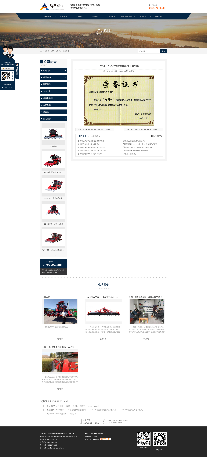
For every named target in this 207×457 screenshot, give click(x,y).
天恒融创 (96, 439)
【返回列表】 (154, 136)
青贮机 (67, 406)
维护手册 (79, 16)
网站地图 (88, 436)
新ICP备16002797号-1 (99, 433)
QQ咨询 (7, 68)
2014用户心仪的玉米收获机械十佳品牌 (144, 129)
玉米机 (60, 406)
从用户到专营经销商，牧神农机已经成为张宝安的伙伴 (147, 297)
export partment (93, 406)
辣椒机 (75, 406)
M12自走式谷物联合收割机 (53, 172)
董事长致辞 (48, 98)
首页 (52, 51)
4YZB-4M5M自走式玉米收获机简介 (53, 224)
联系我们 (158, 16)
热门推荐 (47, 119)
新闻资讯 (143, 16)
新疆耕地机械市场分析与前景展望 (136, 150)
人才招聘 (47, 105)
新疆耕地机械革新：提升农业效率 (91, 154)
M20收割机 (53, 146)
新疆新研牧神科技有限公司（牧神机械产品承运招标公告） (142, 144)
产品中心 (63, 16)
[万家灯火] (105, 439)
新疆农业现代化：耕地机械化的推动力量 (138, 147)
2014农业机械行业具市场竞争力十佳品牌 (96, 129)
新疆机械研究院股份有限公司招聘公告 (93, 150)
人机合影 (46, 297)
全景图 (46, 112)
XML (101, 436)
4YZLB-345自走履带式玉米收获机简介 (53, 198)
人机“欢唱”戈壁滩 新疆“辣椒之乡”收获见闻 (60, 347)
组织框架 (47, 84)
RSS (95, 436)
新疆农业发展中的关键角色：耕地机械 (93, 147)
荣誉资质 (66, 51)
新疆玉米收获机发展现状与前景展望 (92, 141)
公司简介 (95, 16)
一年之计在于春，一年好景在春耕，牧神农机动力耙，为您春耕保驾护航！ (103, 297)
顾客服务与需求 (127, 16)
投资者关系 (111, 16)
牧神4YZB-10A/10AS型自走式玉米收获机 (53, 250)
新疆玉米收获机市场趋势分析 (135, 141)
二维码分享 (132, 71)
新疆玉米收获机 (130, 154)
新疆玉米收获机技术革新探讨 (90, 144)
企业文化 (47, 91)
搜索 (163, 51)
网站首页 (47, 16)
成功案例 (103, 284)
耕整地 (82, 406)
